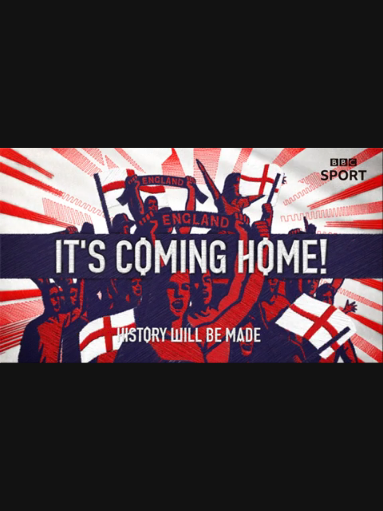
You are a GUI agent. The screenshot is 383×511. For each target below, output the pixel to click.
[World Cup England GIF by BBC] (191, 255)
